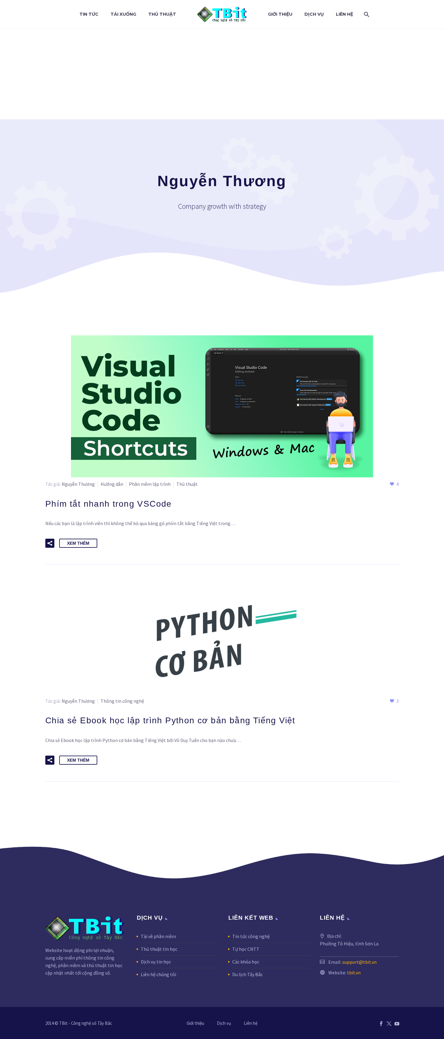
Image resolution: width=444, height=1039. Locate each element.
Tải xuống (123, 14)
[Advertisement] (222, 74)
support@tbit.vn (359, 962)
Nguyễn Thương (78, 484)
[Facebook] (381, 1023)
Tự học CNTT (245, 949)
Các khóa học (245, 962)
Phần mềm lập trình (150, 484)
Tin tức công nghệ (251, 936)
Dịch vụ (314, 14)
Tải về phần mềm (158, 936)
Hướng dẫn (112, 484)
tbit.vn (354, 973)
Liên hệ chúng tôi (158, 974)
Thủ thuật (162, 14)
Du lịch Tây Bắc (247, 974)
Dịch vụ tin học (156, 962)
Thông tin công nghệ (122, 701)
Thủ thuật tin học (159, 949)
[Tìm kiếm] (365, 14)
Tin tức (88, 14)
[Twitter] (389, 1023)
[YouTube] (396, 1023)
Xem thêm (78, 543)
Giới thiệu (280, 14)
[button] (49, 543)
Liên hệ (344, 14)
